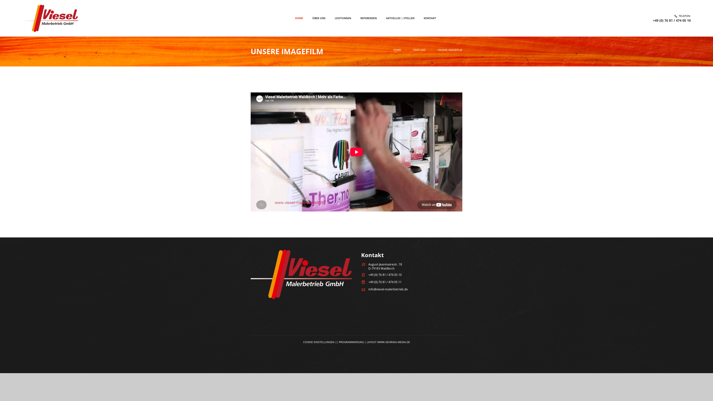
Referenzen (368, 18)
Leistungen (343, 18)
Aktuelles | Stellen (400, 18)
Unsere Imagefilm (450, 50)
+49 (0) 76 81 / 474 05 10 (672, 20)
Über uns (318, 18)
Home (299, 18)
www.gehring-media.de (393, 342)
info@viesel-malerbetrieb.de (388, 289)
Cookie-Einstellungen (318, 342)
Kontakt (430, 18)
